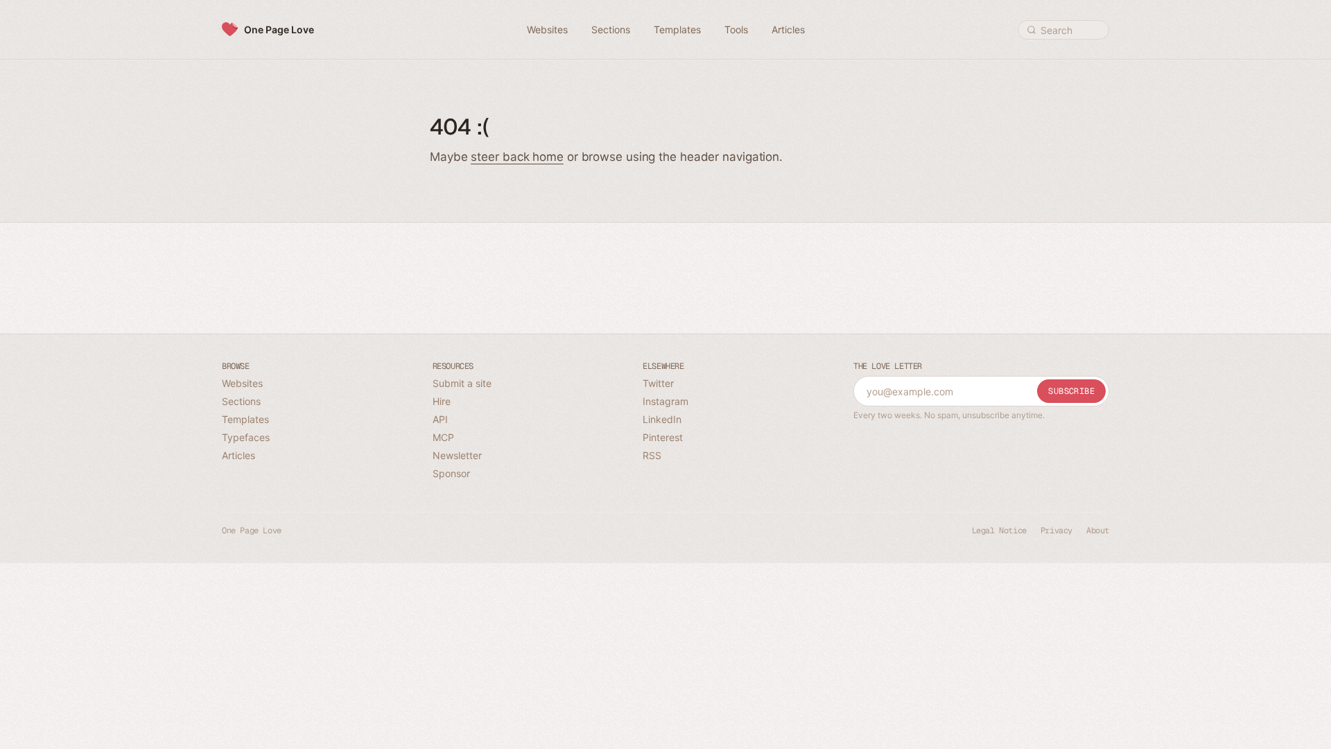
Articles (238, 455)
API (440, 419)
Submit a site (462, 383)
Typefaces (246, 437)
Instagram (665, 401)
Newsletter (457, 455)
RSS (652, 455)
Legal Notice (999, 530)
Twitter (658, 383)
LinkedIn (662, 419)
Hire (442, 401)
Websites (242, 383)
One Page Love (279, 29)
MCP (443, 437)
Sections (241, 401)
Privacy (1056, 530)
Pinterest (663, 437)
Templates (245, 419)
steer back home (517, 157)
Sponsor (451, 473)
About (1097, 530)
